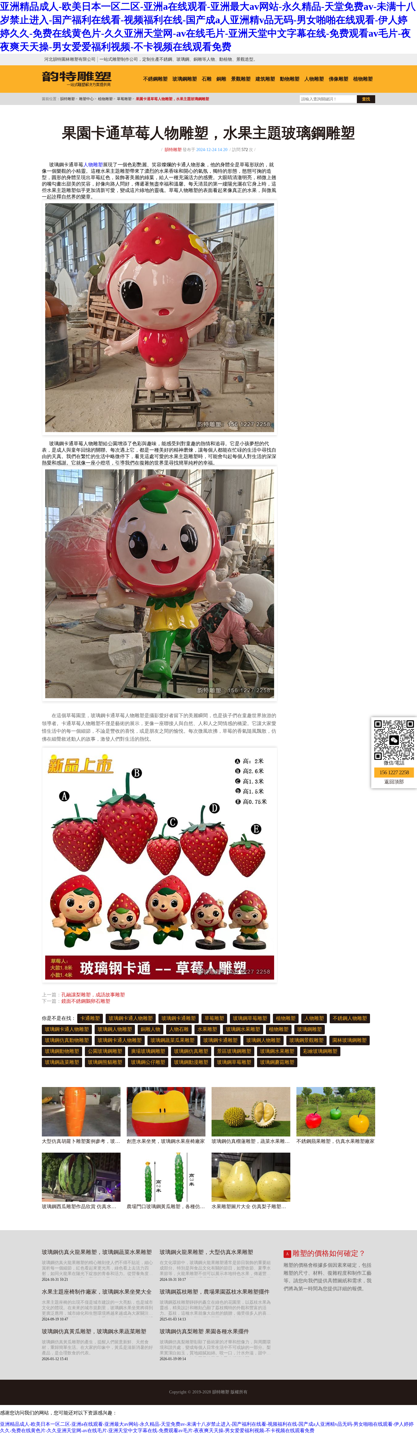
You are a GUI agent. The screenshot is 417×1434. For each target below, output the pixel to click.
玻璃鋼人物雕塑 (115, 1029)
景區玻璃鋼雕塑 (234, 1051)
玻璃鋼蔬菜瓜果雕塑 (172, 1040)
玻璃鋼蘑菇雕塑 (277, 1062)
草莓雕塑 (124, 99)
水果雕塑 (207, 1029)
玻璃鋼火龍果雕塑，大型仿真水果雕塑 (206, 1252)
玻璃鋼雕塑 (184, 78)
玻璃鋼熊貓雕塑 (105, 1062)
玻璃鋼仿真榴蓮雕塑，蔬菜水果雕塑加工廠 (251, 1141)
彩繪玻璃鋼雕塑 (320, 1051)
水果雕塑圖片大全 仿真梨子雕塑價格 (251, 1206)
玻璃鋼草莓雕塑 (250, 1018)
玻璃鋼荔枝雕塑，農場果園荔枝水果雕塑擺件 (215, 1292)
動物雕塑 (289, 78)
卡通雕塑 (90, 1018)
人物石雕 (179, 1029)
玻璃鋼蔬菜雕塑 (62, 1062)
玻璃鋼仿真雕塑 (191, 1051)
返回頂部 (394, 781)
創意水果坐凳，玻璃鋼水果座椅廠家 (166, 1141)
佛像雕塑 (338, 78)
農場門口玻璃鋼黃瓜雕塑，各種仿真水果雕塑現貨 (166, 1206)
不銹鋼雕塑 (155, 78)
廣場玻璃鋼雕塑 (148, 1051)
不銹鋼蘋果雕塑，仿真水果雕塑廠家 (335, 1141)
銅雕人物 (150, 1029)
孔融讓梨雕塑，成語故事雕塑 (93, 994)
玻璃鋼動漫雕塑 (191, 1062)
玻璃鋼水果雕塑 (243, 1029)
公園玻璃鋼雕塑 (105, 1051)
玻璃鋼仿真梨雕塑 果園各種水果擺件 (204, 1331)
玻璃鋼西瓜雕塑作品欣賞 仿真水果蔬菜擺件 (81, 1206)
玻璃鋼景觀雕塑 (306, 1040)
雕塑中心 (86, 99)
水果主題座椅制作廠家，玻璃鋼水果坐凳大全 (97, 1292)
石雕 (207, 78)
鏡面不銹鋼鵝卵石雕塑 (85, 1001)
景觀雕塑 (241, 78)
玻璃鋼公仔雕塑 (148, 1062)
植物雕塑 (363, 78)
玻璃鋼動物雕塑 (62, 1051)
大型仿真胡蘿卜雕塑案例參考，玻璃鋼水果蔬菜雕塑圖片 (81, 1141)
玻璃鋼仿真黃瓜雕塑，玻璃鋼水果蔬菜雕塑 (94, 1331)
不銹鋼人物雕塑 (350, 1018)
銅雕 (221, 78)
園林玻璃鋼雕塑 (349, 1040)
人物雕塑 (314, 78)
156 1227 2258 (394, 772)
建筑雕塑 (265, 78)
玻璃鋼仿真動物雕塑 (67, 1040)
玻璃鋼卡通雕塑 (178, 1018)
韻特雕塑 (67, 99)
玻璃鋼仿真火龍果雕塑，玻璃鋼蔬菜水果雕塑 (97, 1252)
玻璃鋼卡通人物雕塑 (131, 1018)
